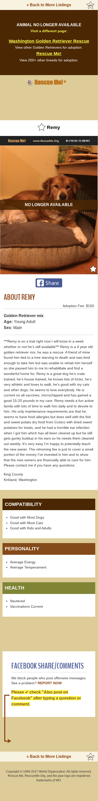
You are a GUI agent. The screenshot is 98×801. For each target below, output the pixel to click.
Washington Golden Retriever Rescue (49, 41)
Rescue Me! (48, 53)
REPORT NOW (50, 683)
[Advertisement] (49, 102)
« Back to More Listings (49, 5)
